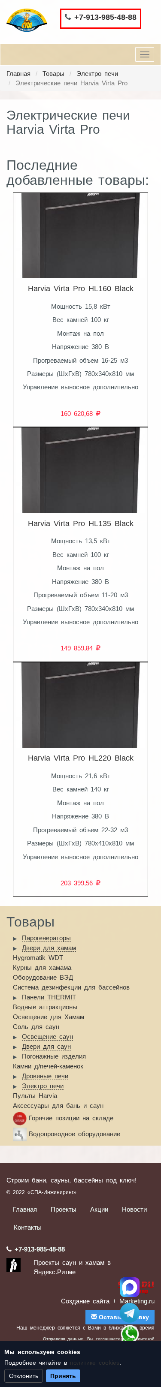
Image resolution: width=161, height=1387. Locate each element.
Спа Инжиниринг (130, 1287)
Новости (134, 1209)
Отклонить (23, 1375)
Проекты (63, 1209)
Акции (99, 1209)
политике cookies (94, 1362)
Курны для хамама (42, 967)
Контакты (28, 1227)
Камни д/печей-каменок (48, 1066)
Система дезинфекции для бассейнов (71, 987)
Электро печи (97, 73)
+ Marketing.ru (133, 1301)
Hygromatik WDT (38, 957)
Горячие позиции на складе (71, 1118)
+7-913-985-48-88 (105, 17)
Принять (63, 1375)
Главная (18, 73)
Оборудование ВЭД (43, 977)
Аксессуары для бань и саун (58, 1105)
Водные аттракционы (45, 1007)
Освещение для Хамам (48, 1016)
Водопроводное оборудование (74, 1133)
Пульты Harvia (35, 1095)
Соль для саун (36, 1026)
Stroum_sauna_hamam (130, 1313)
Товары (53, 73)
